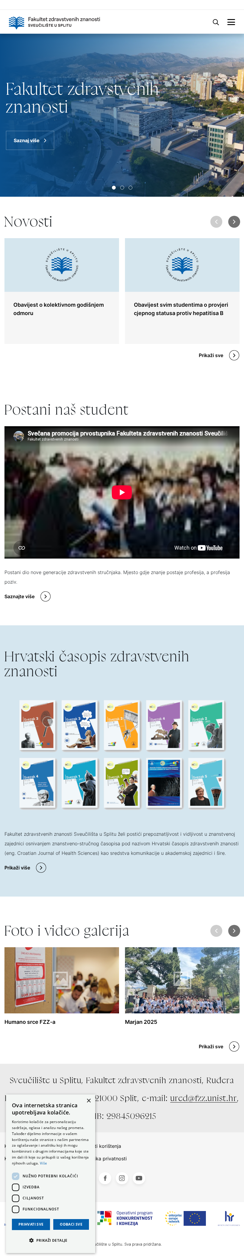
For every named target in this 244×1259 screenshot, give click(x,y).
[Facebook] (105, 1178)
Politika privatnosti (106, 1159)
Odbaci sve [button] (71, 1224)
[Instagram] (122, 1178)
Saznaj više (27, 140)
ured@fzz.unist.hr (203, 1098)
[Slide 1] (122, 188)
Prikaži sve (211, 355)
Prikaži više (17, 868)
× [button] (88, 1101)
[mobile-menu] (231, 22)
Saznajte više (19, 596)
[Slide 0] (114, 188)
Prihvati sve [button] (31, 1224)
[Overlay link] (61, 291)
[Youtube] (139, 1178)
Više (43, 1163)
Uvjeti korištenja (103, 1146)
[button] (234, 221)
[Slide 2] (130, 188)
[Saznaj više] (122, 115)
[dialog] (50, 1173)
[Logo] (54, 21)
